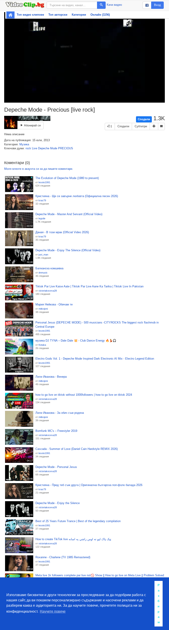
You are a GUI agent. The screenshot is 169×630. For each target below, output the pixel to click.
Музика (24, 144)
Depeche (43, 148)
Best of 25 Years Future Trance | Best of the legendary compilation (78, 521)
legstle (42, 218)
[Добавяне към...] (154, 126)
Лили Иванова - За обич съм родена (59, 412)
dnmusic (43, 272)
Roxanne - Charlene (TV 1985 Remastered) (62, 557)
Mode (53, 148)
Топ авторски (57, 14)
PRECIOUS (65, 148)
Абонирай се (32, 125)
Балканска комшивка (49, 268)
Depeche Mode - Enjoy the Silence (57, 503)
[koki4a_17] (10, 122)
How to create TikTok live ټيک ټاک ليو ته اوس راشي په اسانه (73, 539)
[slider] (79, 99)
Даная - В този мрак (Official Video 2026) (62, 232)
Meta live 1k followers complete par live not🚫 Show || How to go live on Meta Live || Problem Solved (99, 575)
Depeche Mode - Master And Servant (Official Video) (68, 214)
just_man (43, 254)
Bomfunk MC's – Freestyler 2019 (56, 430)
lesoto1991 (44, 182)
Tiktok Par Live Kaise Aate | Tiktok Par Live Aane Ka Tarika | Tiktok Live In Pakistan (89, 286)
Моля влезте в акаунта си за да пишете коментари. (38, 168)
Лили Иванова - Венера (51, 376)
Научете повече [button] (53, 611)
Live (34, 148)
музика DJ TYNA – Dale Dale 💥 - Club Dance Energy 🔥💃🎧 (75, 340)
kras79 (42, 200)
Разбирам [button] (159, 603)
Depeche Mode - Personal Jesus (56, 467)
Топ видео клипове (30, 14)
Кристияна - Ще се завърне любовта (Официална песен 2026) (76, 196)
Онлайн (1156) (100, 14)
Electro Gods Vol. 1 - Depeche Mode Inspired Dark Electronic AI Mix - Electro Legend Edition (94, 358)
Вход (157, 5)
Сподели (144, 119)
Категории (79, 14)
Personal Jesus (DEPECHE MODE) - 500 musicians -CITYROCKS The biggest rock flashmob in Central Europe (97, 324)
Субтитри (141, 126)
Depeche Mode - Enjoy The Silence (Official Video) (67, 250)
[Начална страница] (10, 14)
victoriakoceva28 (48, 290)
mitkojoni (43, 308)
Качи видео (114, 4)
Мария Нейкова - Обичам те (54, 304)
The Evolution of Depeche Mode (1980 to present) (67, 178)
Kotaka (42, 345)
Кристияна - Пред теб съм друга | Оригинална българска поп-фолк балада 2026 (88, 485)
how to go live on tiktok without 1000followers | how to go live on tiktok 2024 (83, 394)
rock (28, 148)
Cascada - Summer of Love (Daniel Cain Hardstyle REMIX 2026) (76, 449)
